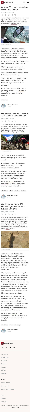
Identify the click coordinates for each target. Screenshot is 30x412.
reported (14, 313)
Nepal (11, 190)
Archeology (18, 325)
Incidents (23, 190)
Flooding (17, 190)
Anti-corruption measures (8, 389)
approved (4, 184)
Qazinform (4, 132)
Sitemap (3, 398)
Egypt (11, 325)
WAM (8, 228)
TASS (22, 132)
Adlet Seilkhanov (12, 104)
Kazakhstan (4, 357)
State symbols (5, 386)
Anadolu (14, 23)
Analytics (3, 367)
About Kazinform (5, 382)
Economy (3, 363)
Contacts (3, 401)
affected (21, 91)
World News (5, 100)
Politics (3, 360)
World (3, 370)
